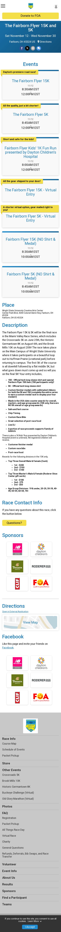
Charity (6, 841)
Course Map (9, 743)
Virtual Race (9, 835)
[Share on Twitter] (27, 48)
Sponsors (9, 891)
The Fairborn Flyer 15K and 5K (30, 27)
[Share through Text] (38, 48)
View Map (30, 622)
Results (7, 884)
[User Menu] (56, 6)
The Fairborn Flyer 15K (30, 81)
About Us (8, 877)
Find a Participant (14, 897)
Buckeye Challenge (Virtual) (18, 792)
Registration (9, 817)
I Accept (30, 926)
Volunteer (9, 864)
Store (6, 763)
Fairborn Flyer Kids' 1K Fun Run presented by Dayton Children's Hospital (30, 152)
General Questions (13, 847)
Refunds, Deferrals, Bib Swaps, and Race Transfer (25, 855)
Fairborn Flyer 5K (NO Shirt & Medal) (30, 276)
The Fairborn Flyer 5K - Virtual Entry (30, 218)
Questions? (14, 523)
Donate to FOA (31, 15)
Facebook (8, 647)
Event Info (9, 871)
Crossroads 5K (11, 774)
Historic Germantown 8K (16, 786)
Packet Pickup (10, 755)
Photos (7, 806)
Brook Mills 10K (11, 780)
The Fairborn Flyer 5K (30, 114)
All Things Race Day (13, 829)
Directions (46, 41)
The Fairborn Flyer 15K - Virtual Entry (30, 192)
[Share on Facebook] (22, 48)
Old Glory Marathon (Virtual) (18, 798)
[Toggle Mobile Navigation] (3, 6)
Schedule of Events (13, 749)
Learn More (33, 921)
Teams (7, 904)
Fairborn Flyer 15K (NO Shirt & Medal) (30, 241)
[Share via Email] (33, 48)
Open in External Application (15, 611)
